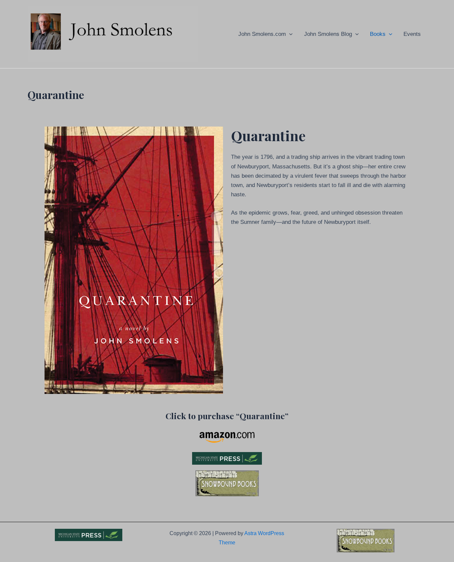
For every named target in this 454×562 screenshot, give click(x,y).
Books (378, 34)
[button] (289, 34)
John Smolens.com (262, 34)
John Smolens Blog (328, 34)
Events (412, 34)
